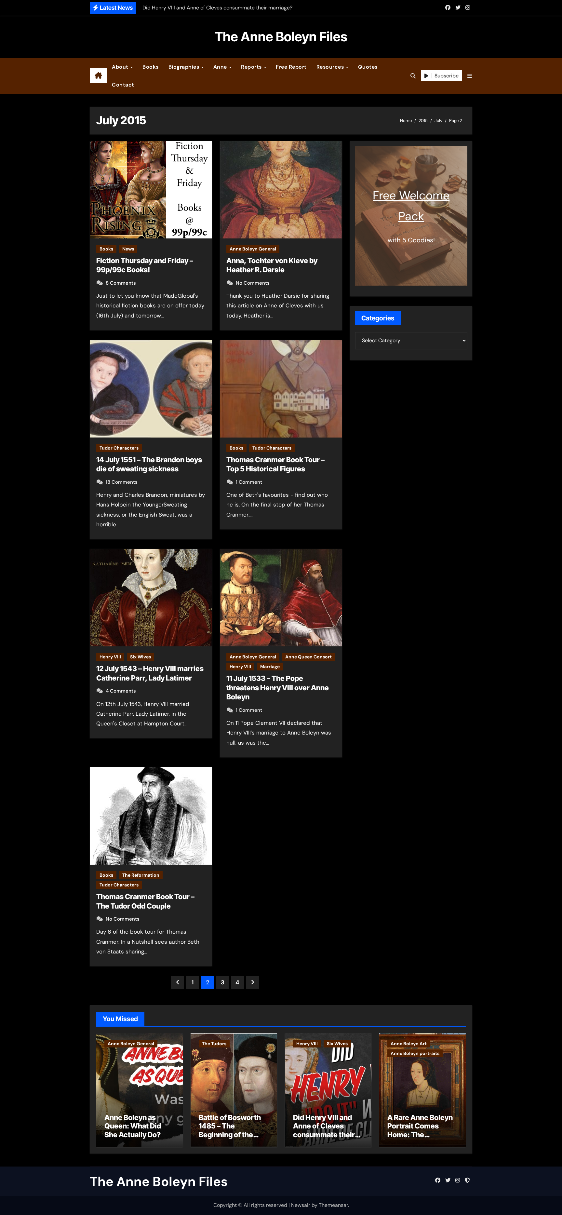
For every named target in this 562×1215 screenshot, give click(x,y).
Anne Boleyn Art (409, 1043)
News (128, 249)
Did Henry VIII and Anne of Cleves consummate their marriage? (324, 1130)
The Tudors (214, 1043)
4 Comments (121, 691)
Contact (123, 84)
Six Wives (140, 657)
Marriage (270, 666)
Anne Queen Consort (308, 657)
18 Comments (122, 482)
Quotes (368, 66)
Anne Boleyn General (253, 249)
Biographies (184, 66)
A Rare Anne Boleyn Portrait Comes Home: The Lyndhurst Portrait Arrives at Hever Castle (420, 1139)
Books (150, 66)
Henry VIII (110, 657)
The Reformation (140, 875)
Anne (221, 66)
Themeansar (333, 1205)
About (121, 66)
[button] (469, 76)
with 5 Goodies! (411, 240)
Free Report (291, 66)
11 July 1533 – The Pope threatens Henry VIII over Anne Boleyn (277, 687)
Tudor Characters (119, 448)
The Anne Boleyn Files (281, 37)
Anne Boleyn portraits (415, 1053)
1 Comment (249, 482)
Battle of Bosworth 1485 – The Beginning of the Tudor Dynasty (230, 1130)
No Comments (253, 283)
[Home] (98, 75)
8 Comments (121, 283)
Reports (252, 66)
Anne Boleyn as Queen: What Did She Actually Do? (132, 1126)
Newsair (300, 1205)
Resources (330, 66)
